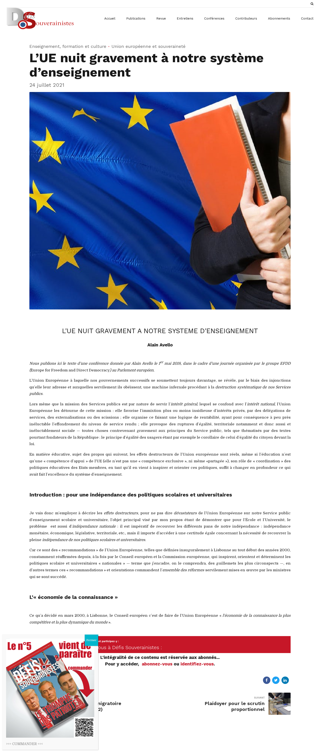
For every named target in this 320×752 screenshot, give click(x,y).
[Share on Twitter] (276, 680)
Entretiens (185, 18)
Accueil (109, 18)
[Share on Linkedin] (285, 680)
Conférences (214, 18)
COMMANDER (24, 744)
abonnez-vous (158, 664)
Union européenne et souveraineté (148, 46)
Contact (307, 18)
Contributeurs (246, 18)
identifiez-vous (197, 664)
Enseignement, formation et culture (67, 46)
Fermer (91, 640)
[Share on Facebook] (266, 680)
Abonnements (279, 18)
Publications (135, 18)
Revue (161, 18)
